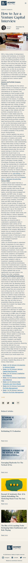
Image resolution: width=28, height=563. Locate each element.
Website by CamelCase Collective (14, 560)
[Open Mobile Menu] (25, 3)
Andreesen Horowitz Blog (13, 179)
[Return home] (8, 3)
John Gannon (16, 173)
